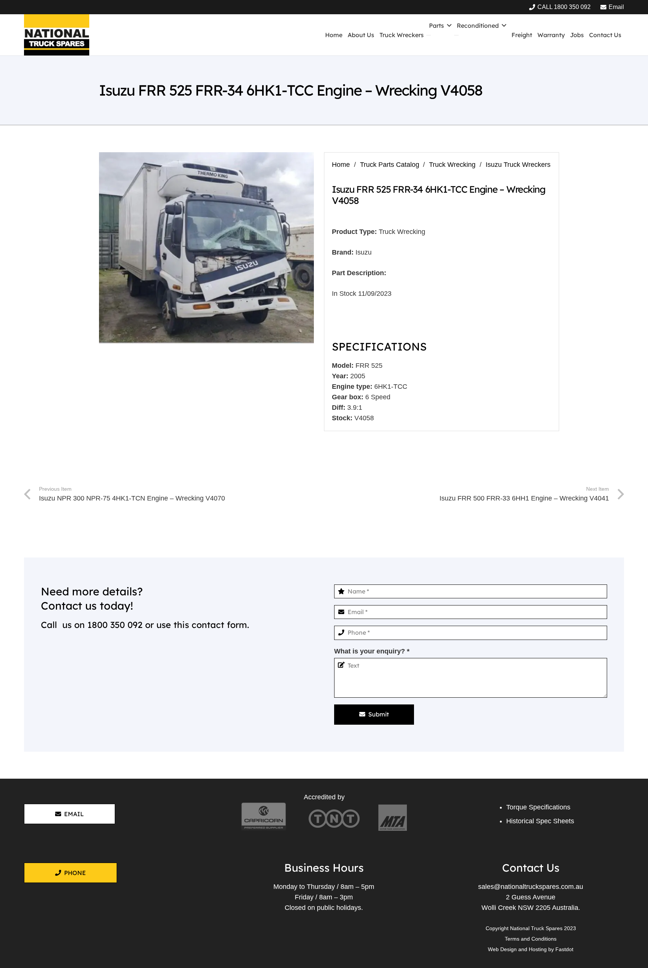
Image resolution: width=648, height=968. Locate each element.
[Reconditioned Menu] (456, 35)
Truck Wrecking (452, 164)
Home (341, 164)
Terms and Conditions (530, 939)
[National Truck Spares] (56, 34)
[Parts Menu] (428, 35)
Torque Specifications (538, 807)
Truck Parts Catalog (389, 164)
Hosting (538, 949)
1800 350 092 (114, 624)
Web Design (502, 949)
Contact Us (531, 867)
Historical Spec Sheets (540, 821)
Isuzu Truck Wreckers (518, 164)
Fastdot (564, 949)
